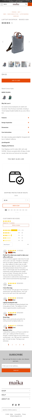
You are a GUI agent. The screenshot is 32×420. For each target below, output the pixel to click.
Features (4, 117)
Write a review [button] (16, 225)
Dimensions (5, 127)
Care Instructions (7, 132)
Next (19, 12)
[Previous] (3, 42)
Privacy (24, 414)
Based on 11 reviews (9, 223)
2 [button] (12, 344)
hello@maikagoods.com (16, 416)
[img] (12, 250)
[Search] (26, 4)
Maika (11, 414)
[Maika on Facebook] (13, 405)
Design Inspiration (7, 122)
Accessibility (18, 414)
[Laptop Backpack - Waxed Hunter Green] (10, 99)
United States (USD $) (10, 410)
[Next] (29, 42)
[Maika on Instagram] (16, 405)
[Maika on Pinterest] (19, 405)
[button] (6, 230)
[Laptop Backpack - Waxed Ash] (4, 99)
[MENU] (1, 4)
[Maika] (16, 4)
